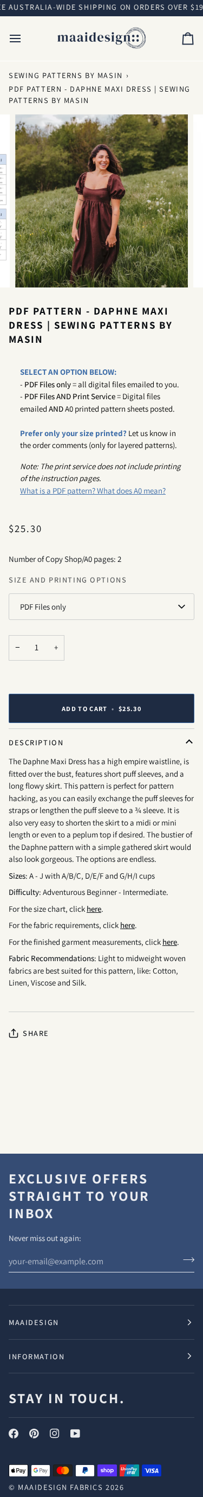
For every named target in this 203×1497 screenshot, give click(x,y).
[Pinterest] (34, 1433)
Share (36, 1033)
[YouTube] (75, 1433)
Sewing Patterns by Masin (66, 75)
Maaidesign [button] (34, 1322)
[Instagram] (55, 1433)
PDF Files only (43, 607)
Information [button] (36, 1356)
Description (36, 742)
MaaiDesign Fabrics (62, 1487)
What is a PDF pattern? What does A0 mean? (93, 490)
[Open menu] (25, 38)
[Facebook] (13, 1433)
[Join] (185, 1260)
